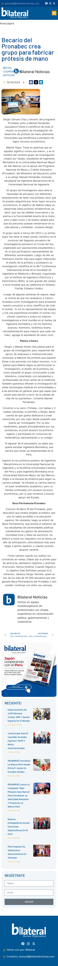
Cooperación (12, 71)
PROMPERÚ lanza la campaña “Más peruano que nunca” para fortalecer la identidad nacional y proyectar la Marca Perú (19, 795)
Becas (7, 67)
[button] (54, 13)
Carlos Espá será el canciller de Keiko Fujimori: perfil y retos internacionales (18, 741)
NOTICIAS (9, 75)
